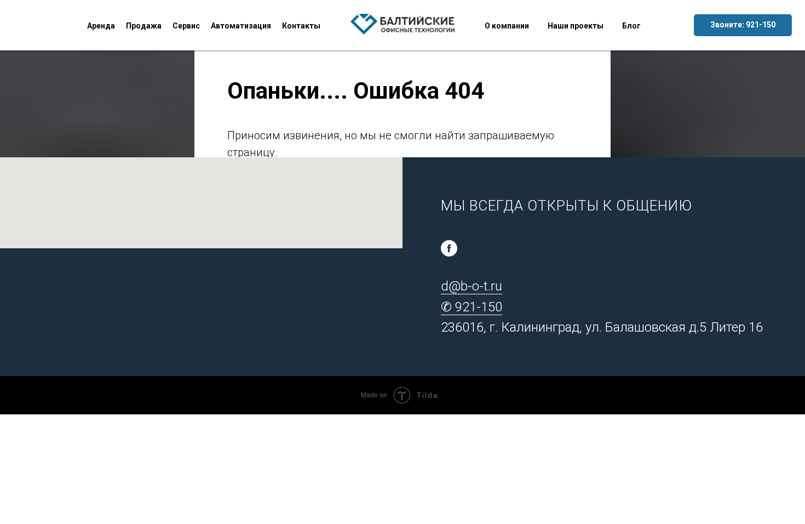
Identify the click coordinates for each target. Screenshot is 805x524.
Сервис (186, 25)
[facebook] (449, 248)
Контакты (301, 25)
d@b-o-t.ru (471, 286)
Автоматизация (241, 25)
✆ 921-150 (471, 307)
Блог (631, 25)
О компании (507, 25)
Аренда (101, 25)
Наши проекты (575, 25)
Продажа (144, 25)
